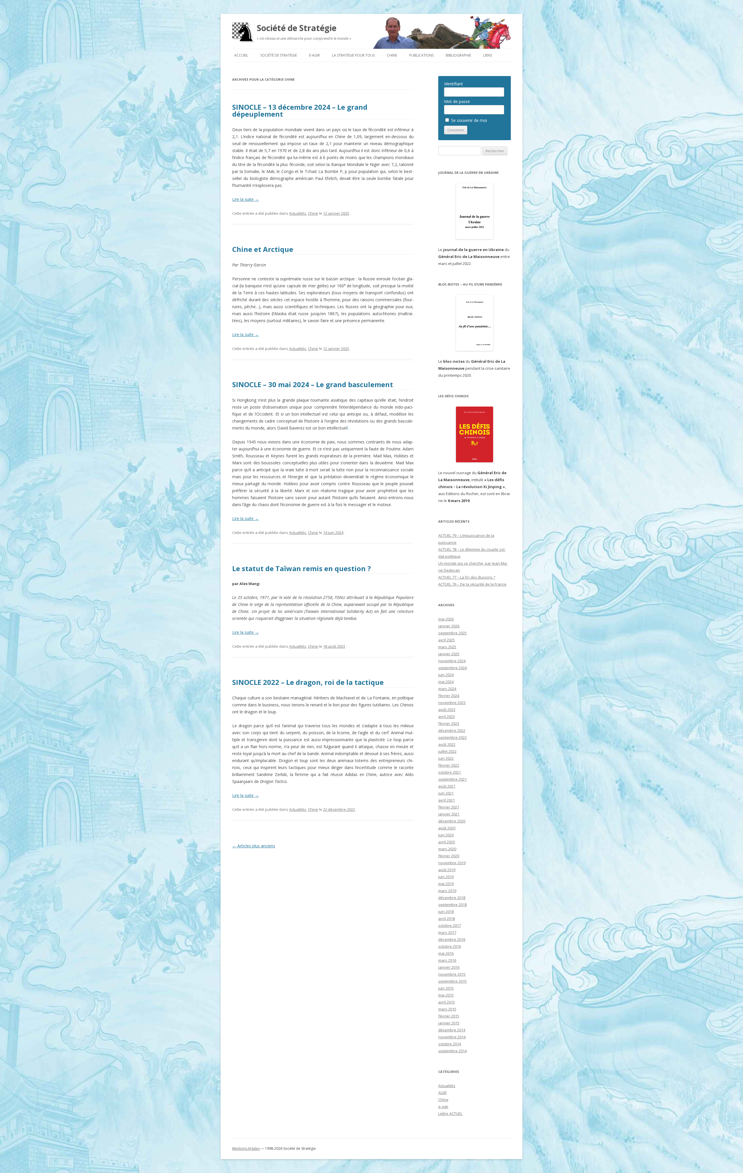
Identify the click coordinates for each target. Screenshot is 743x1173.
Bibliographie (458, 55)
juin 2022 (446, 758)
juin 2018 (446, 911)
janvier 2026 (448, 626)
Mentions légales (246, 1148)
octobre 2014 (449, 1043)
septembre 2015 (452, 981)
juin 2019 (446, 876)
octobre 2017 (449, 925)
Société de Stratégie (296, 27)
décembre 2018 (451, 897)
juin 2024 (446, 674)
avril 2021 (446, 800)
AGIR (442, 1092)
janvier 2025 (448, 653)
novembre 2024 (452, 660)
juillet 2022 (447, 751)
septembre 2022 (452, 737)
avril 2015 (446, 1002)
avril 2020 (446, 841)
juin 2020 (446, 835)
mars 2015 (447, 1009)
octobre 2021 (449, 772)
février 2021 (448, 807)
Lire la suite (245, 199)
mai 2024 (446, 681)
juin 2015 (446, 988)
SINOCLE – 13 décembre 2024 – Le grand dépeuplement (299, 110)
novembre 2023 (452, 702)
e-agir (314, 55)
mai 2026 (446, 619)
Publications (421, 55)
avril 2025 (446, 640)
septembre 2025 (452, 633)
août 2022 (446, 744)
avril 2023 (446, 716)
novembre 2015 (452, 974)
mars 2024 (447, 688)
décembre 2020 (451, 821)
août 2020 (446, 828)
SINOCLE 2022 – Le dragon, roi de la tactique (308, 682)
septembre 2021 (452, 779)
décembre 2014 (451, 1030)
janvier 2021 (448, 814)
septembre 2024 (452, 667)
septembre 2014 (452, 1050)
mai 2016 (446, 953)
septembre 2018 (452, 904)
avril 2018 (446, 918)
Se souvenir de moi (468, 120)
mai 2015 (446, 995)
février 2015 (448, 1016)
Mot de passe (457, 101)
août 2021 (446, 786)
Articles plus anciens (253, 846)
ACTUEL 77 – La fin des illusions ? (466, 577)
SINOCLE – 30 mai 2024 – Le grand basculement (313, 384)
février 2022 (448, 765)
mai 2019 (446, 883)
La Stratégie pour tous (353, 55)
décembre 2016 (451, 939)
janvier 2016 (448, 967)
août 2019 (446, 869)
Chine (392, 55)
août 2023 (446, 709)
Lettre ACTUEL (450, 1113)
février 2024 (448, 695)
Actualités (297, 213)
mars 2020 (447, 848)
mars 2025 (447, 646)
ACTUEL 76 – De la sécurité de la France (472, 584)
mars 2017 (447, 932)
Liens (487, 55)
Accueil (241, 55)
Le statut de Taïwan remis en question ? (301, 568)
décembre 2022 (451, 730)
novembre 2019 (452, 862)
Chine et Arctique (262, 249)
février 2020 (448, 855)
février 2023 (448, 723)
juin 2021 (446, 793)
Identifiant (453, 83)
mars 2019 (447, 890)
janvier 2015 (448, 1023)
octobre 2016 (449, 946)
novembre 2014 (452, 1037)
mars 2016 (447, 960)
